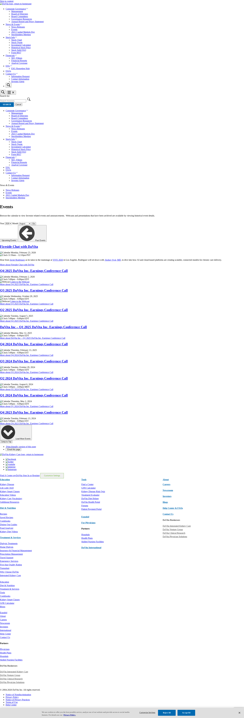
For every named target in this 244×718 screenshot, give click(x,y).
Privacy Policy (12, 697)
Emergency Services (9, 561)
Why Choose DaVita (9, 572)
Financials (10, 55)
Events (14, 29)
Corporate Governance (16, 9)
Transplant (4, 568)
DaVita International (91, 547)
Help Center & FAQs (173, 508)
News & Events (13, 24)
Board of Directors (19, 14)
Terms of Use (12, 702)
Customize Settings (52, 476)
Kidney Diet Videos (9, 531)
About (3, 616)
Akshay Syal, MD (113, 260)
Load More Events (23, 439)
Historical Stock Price (21, 47)
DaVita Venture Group (173, 529)
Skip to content (6, 1)
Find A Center (6, 475)
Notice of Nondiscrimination (18, 694)
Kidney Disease (7, 484)
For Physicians (88, 523)
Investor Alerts (17, 81)
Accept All (186, 713)
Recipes (3, 514)
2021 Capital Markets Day (23, 32)
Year (2, 223)
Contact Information (20, 79)
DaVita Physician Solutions (175, 536)
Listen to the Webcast (19, 282)
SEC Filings (16, 58)
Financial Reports (19, 60)
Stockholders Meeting (21, 34)
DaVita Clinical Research (174, 533)
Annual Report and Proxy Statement (27, 21)
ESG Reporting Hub (20, 68)
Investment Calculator (21, 45)
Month (15, 223)
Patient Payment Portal (91, 509)
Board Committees (19, 16)
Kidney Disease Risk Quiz (93, 491)
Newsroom (168, 490)
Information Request (20, 76)
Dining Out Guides (8, 524)
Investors (167, 496)
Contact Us (11, 74)
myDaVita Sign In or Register (26, 475)
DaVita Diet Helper (90, 498)
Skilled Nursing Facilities (92, 541)
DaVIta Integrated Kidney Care (177, 526)
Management (17, 11)
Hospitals (85, 534)
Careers (3, 619)
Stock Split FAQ (18, 50)
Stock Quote (16, 42)
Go (33, 224)
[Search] (8, 85)
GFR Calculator (88, 488)
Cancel (18, 104)
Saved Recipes (6, 517)
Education (4, 582)
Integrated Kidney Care (10, 575)
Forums (84, 505)
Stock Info (10, 37)
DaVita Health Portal (90, 502)
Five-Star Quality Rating (11, 564)
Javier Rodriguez (17, 260)
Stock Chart (16, 40)
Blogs (165, 502)
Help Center (5, 634)
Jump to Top (6, 442)
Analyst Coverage (19, 63)
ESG (8, 66)
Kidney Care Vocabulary (11, 498)
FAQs (8, 71)
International (5, 630)
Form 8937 (16, 52)
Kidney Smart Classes (10, 491)
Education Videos (8, 495)
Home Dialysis (6, 547)
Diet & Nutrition (8, 508)
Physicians (4, 649)
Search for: (5, 96)
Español (85, 517)
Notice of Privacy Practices (18, 699)
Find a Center (87, 484)
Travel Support (6, 557)
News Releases (18, 27)
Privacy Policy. (70, 715)
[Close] (239, 713)
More (17, 265)
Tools (2, 592)
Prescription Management (11, 554)
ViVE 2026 (58, 260)
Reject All (167, 713)
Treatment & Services (10, 537)
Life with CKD (7, 488)
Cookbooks (5, 521)
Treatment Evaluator (90, 495)
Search (7, 104)
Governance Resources (21, 19)
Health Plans (87, 538)
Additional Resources (9, 502)
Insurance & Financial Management (16, 550)
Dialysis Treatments (9, 543)
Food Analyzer (6, 528)
